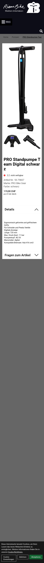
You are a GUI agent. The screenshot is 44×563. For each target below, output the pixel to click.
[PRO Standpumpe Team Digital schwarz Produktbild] (22, 90)
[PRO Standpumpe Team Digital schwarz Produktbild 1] (12, 142)
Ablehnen (22, 557)
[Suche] (41, 31)
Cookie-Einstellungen (8, 558)
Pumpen (15, 37)
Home (5, 37)
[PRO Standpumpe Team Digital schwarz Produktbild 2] (31, 142)
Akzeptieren (36, 557)
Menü (8, 22)
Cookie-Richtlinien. (15, 552)
